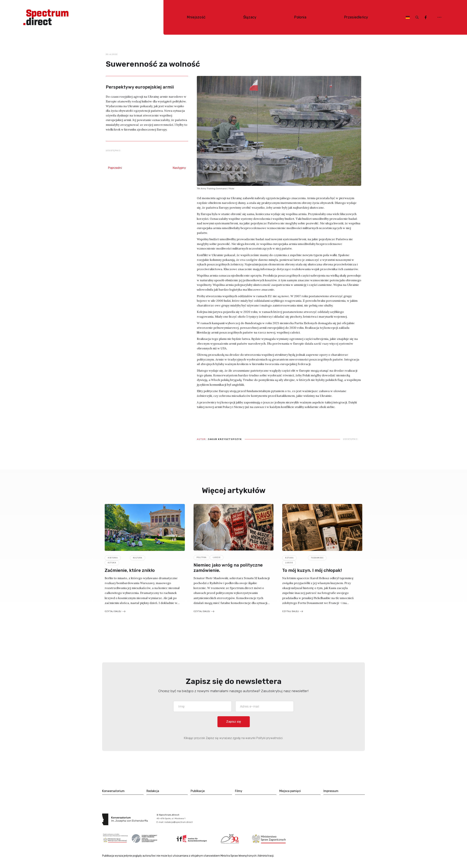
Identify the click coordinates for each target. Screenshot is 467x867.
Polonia (300, 17)
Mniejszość (196, 17)
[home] (45, 17)
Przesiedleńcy (356, 17)
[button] (439, 17)
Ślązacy (249, 17)
